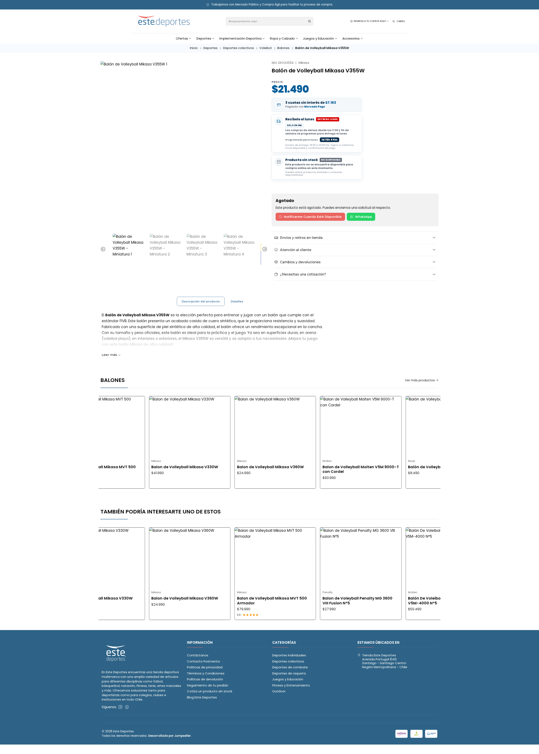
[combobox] (269, 21)
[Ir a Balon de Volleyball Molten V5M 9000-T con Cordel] (328, 426)
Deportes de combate (290, 667)
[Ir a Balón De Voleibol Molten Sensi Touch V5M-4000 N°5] (413, 558)
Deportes (210, 48)
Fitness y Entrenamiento (291, 685)
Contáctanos (197, 655)
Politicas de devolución (205, 679)
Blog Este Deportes (202, 697)
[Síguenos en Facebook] (127, 707)
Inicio (194, 48)
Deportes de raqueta (289, 673)
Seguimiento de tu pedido (207, 685)
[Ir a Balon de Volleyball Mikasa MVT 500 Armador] (242, 558)
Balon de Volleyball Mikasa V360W (237, 466)
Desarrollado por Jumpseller (169, 736)
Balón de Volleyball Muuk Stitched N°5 (413, 466)
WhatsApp (363, 217)
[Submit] (309, 21)
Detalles (237, 301)
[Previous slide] (103, 249)
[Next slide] (264, 249)
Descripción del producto (201, 301)
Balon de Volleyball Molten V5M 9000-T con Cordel (328, 469)
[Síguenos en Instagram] (120, 707)
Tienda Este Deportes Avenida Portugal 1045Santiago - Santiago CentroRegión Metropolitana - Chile (384, 661)
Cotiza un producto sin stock (209, 691)
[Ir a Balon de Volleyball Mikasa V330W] (157, 426)
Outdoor (279, 691)
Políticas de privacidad (205, 667)
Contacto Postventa (203, 661)
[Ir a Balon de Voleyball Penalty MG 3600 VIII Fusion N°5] (328, 558)
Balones (283, 48)
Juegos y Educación (287, 679)
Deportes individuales (289, 655)
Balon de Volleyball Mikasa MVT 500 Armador (239, 600)
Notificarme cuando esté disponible (313, 217)
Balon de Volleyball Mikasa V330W (152, 466)
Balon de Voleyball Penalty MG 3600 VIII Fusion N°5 (325, 600)
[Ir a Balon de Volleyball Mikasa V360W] (242, 426)
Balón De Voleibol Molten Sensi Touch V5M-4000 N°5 (412, 600)
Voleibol (265, 48)
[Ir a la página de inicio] (164, 21)
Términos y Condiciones (205, 673)
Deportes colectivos (238, 48)
